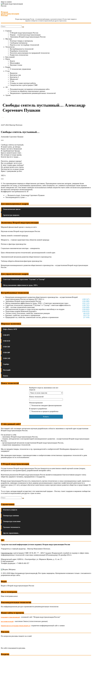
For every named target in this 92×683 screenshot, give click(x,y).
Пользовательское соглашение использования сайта (29, 89)
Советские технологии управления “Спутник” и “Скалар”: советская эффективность (38, 305)
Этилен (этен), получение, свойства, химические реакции (27, 313)
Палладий (6, 370)
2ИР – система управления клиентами (20, 307)
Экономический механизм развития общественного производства (26, 257)
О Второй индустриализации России (24, 33)
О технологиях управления (20, 69)
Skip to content (6, 2)
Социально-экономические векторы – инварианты (20, 248)
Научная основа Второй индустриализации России (20, 231)
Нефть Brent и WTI (10, 329)
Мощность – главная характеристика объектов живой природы (25, 240)
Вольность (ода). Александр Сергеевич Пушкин (25, 195)
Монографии (15, 63)
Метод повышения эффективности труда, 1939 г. (20, 285)
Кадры (7, 67)
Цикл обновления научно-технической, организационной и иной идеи (28, 253)
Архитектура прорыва (11, 215)
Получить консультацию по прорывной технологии (30, 53)
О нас (7, 71)
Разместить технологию (19, 55)
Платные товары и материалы (21, 41)
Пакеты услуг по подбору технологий (24, 45)
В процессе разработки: (38, 409)
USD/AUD (6, 341)
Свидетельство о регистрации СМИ (23, 85)
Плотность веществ (10, 510)
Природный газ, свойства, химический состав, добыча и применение (32, 317)
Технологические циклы (11, 209)
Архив (7, 95)
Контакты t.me (15, 75)
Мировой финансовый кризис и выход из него (19, 227)
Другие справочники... (11, 533)
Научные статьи (16, 65)
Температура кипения (11, 515)
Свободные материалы (18, 43)
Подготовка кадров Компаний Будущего (20, 311)
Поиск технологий (36, 397)
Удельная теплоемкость (11, 527)
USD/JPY (6, 335)
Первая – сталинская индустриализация (25, 35)
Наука (7, 59)
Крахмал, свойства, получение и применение (22, 315)
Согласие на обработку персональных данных (27, 91)
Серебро (6, 364)
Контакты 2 (14, 77)
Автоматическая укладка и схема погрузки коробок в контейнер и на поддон (34, 309)
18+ (6, 87)
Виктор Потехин (15, 125)
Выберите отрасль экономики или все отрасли (43, 389)
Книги (12, 61)
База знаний (10, 57)
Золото (5, 376)
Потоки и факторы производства (13, 244)
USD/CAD (6, 358)
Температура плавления (12, 521)
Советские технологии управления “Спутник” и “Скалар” (24, 279)
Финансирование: (36, 403)
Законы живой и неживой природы (14, 236)
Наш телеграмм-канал (9, 596)
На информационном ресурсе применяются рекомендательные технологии (29, 607)
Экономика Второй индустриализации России (28, 37)
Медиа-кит (14, 79)
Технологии (10, 47)
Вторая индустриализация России (10, 14)
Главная (8, 31)
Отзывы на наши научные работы (23, 83)
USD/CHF (6, 347)
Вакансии (13, 73)
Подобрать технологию (19, 51)
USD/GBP (6, 352)
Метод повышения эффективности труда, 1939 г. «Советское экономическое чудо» (37, 303)
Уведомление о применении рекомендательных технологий (33, 93)
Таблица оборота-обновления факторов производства (21, 261)
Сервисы (4, 680)
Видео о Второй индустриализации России (17, 586)
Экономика (5, 658)
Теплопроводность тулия (16, 197)
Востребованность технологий (21, 49)
